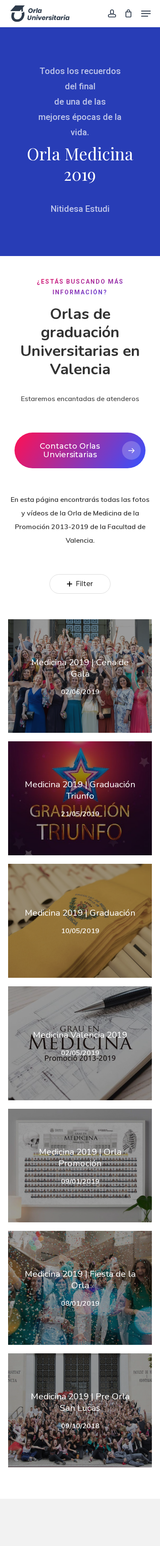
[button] (146, 13)
